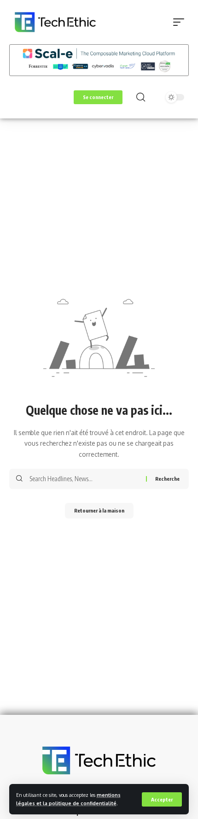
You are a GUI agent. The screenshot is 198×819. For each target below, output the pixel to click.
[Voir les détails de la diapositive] (99, 60)
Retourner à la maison (99, 510)
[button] (162, 799)
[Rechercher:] (84, 479)
